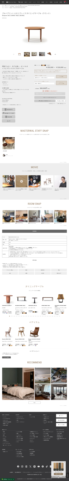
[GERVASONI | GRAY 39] (34, 298)
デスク (4, 438)
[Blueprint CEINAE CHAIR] (21, 332)
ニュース (4, 416)
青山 (59, 270)
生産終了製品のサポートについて (61, 439)
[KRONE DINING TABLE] (48, 298)
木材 (17, 420)
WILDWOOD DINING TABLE (20, 305)
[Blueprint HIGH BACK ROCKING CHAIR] (34, 332)
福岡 (26, 273)
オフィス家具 (32, 435)
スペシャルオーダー (47, 438)
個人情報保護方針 (18, 472)
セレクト (31, 440)
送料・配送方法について (61, 103)
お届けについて (46, 418)
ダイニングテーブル (32, 290)
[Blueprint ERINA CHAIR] (8, 332)
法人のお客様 (19, 451)
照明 (17, 433)
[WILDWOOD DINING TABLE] (21, 298)
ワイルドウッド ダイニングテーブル (21, 308)
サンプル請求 (46, 433)
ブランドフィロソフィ (20, 418)
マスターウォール (20, 416)
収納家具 (4, 440)
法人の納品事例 (19, 453)
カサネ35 (3, 307)
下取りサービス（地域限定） (48, 436)
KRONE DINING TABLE (46, 305)
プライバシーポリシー (27, 472)
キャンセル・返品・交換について (48, 423)
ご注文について (46, 416)
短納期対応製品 (46, 440)
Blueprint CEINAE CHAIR (19, 339)
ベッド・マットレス (6, 443)
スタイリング (5, 420)
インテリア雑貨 (19, 431)
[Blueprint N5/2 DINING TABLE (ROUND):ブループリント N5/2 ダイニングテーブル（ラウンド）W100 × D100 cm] (34, 33)
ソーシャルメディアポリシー (38, 472)
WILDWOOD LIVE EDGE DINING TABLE (60, 306)
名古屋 (42, 273)
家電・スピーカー (20, 436)
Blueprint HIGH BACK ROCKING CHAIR (34, 340)
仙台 (10, 273)
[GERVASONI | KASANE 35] (8, 298)
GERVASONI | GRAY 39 (32, 305)
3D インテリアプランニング (48, 431)
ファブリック (19, 435)
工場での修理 (59, 433)
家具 (4, 431)
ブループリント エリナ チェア (7, 341)
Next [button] (55, 54)
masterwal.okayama (46, 223)
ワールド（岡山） (10, 270)
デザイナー (32, 441)
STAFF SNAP (5, 425)
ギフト (18, 441)
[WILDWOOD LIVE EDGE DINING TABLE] (61, 298)
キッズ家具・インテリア (34, 433)
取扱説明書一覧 (59, 436)
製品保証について (60, 435)
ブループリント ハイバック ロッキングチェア (34, 342)
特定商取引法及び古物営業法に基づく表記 (34, 474)
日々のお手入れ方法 (60, 431)
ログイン (11, 354)
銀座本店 (42, 270)
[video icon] (8, 181)
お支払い (45, 420)
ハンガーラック (6, 441)
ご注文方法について (52, 103)
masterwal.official (7, 223)
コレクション (32, 438)
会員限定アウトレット (34, 431)
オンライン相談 (46, 435)
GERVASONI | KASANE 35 (6, 305)
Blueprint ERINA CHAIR (6, 339)
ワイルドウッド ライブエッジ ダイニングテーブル (61, 308)
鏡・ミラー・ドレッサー (7, 445)
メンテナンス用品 (20, 440)
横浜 (26, 270)
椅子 (4, 435)
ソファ (4, 433)
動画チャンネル (6, 423)
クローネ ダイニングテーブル (47, 307)
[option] (34, 33)
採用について (5, 451)
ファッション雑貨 (20, 438)
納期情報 (31, 453)
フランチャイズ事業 (20, 456)
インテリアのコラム (6, 418)
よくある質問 (32, 451)
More (34, 402)
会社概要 (11, 472)
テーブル (4, 436)
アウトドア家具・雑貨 (34, 436)
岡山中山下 (59, 273)
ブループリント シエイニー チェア (21, 341)
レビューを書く (6, 357)
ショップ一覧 (32, 416)
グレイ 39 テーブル (31, 307)
